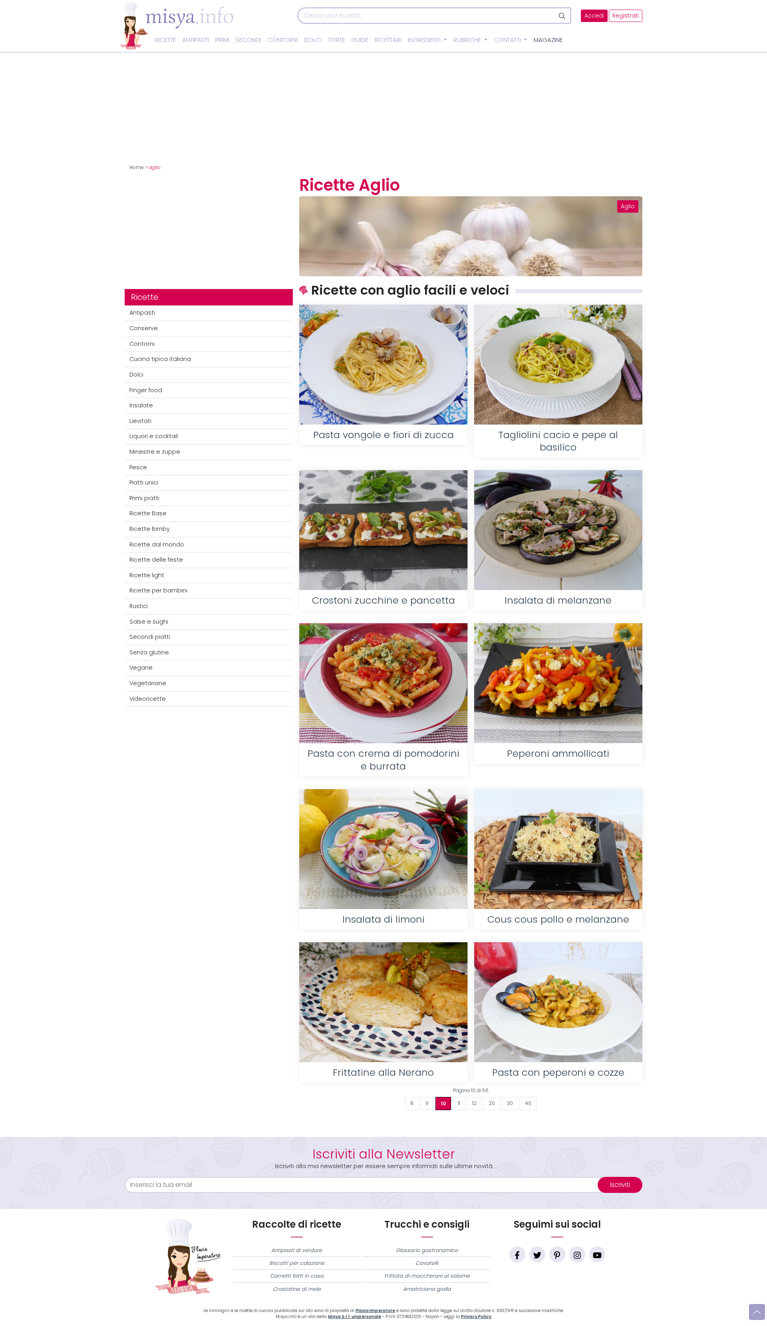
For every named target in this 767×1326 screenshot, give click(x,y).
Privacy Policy (476, 1316)
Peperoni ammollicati (558, 753)
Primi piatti (144, 498)
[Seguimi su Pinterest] (557, 1254)
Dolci (313, 40)
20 (492, 1103)
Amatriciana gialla (427, 1289)
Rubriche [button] (468, 40)
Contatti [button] (508, 40)
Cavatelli (426, 1263)
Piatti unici (143, 482)
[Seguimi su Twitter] (537, 1254)
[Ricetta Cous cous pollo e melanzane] (558, 849)
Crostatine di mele (297, 1289)
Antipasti (195, 40)
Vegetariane (147, 683)
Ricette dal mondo (156, 544)
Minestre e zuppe (154, 451)
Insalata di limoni (383, 919)
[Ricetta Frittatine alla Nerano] (383, 1002)
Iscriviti (620, 1184)
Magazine (548, 40)
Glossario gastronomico (427, 1250)
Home (136, 167)
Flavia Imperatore (375, 1310)
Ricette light (146, 575)
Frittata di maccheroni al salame (427, 1276)
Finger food (145, 390)
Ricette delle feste (156, 559)
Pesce (138, 467)
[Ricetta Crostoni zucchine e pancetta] (383, 530)
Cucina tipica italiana (160, 359)
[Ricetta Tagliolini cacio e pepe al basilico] (558, 365)
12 (474, 1103)
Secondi (248, 40)
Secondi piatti (149, 636)
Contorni (283, 40)
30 (510, 1103)
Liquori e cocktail (153, 436)
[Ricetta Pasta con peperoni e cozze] (558, 1002)
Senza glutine (149, 652)
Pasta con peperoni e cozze (558, 1072)
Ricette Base (148, 513)
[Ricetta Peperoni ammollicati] (558, 683)
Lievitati (140, 421)
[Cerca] (562, 15)
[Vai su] (757, 1312)
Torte (336, 40)
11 (459, 1103)
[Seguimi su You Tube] (597, 1254)
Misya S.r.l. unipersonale (354, 1316)
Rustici (138, 606)
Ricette (165, 40)
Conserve (143, 328)
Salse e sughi (148, 621)
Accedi (594, 15)
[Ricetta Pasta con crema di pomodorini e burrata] (383, 683)
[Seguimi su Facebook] (517, 1254)
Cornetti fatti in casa (297, 1276)
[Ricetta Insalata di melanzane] (558, 530)
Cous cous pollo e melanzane (558, 919)
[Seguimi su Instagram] (577, 1254)
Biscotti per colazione (296, 1263)
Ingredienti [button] (425, 40)
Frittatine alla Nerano (383, 1072)
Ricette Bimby (149, 528)
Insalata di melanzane (558, 600)
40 (528, 1103)
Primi (222, 40)
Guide (359, 40)
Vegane (141, 667)
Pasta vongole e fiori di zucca (383, 435)
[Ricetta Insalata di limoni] (383, 849)
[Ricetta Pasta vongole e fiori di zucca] (383, 365)
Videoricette (147, 698)
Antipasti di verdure (296, 1250)
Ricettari (388, 40)
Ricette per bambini (158, 590)
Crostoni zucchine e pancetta (383, 600)
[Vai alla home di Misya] (176, 25)
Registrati (625, 15)
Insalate (141, 405)
